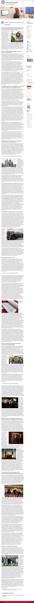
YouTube (31, 51)
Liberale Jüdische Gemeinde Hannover (7, 350)
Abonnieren (30, 82)
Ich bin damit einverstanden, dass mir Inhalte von (9, 595)
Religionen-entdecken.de (20, 595)
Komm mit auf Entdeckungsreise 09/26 (29, 36)
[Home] (9, 3)
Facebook (29, 46)
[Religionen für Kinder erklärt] (30, 107)
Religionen (5, 19)
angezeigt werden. (4, 596)
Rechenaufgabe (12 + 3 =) (29, 76)
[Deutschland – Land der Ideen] (29, 99)
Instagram (29, 49)
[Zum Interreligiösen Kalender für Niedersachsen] (29, 88)
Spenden (28, 42)
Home (2, 19)
